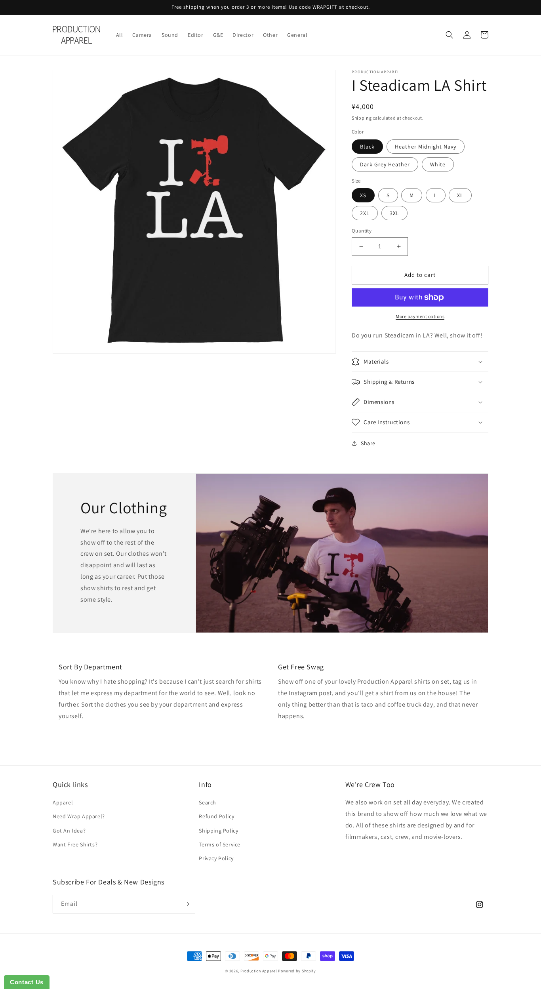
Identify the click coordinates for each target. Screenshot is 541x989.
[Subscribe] (186, 904)
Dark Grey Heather (385, 164)
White (438, 164)
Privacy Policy (216, 858)
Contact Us (27, 982)
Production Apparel (258, 971)
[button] (449, 35)
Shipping (362, 118)
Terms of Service (219, 844)
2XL (365, 213)
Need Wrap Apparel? (79, 816)
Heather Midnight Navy (425, 146)
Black (367, 146)
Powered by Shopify (297, 971)
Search (207, 802)
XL (460, 195)
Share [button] (368, 443)
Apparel (63, 802)
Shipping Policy (218, 830)
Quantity (361, 230)
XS (363, 195)
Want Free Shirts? (75, 844)
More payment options (420, 316)
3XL (394, 213)
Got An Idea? (69, 830)
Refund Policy (216, 816)
